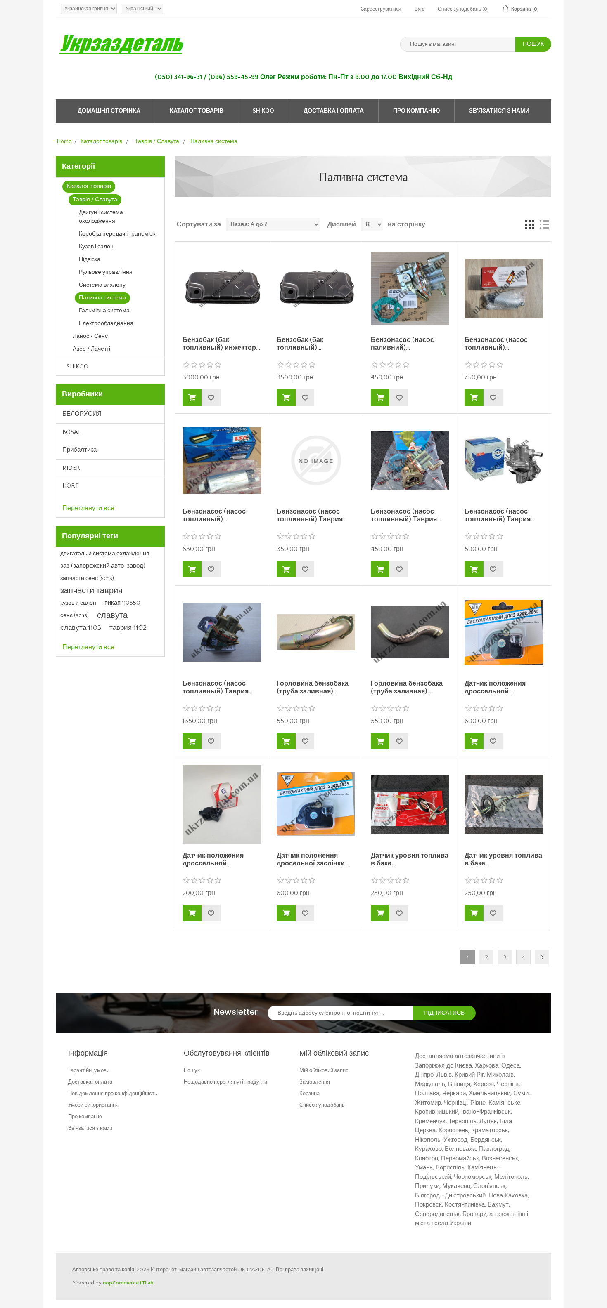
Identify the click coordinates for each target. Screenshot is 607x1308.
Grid (529, 224)
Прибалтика (79, 449)
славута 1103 (80, 628)
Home (64, 141)
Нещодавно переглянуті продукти (225, 1082)
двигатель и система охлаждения (104, 553)
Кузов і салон (96, 246)
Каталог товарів (196, 111)
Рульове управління (106, 272)
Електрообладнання (106, 323)
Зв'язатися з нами (499, 111)
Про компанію (416, 111)
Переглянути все (88, 508)
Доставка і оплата (334, 111)
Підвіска (89, 259)
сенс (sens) (74, 615)
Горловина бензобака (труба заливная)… (313, 687)
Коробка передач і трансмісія (118, 234)
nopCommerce (121, 1283)
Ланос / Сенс (90, 336)
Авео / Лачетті (91, 349)
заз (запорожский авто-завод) (102, 565)
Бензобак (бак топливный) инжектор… (221, 343)
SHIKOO (263, 111)
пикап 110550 (122, 602)
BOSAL (71, 432)
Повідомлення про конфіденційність (112, 1093)
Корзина (309, 1093)
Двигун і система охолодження (101, 216)
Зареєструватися (381, 9)
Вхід (419, 9)
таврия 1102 (128, 628)
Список (544, 224)
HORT (70, 485)
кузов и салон (78, 603)
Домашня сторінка (109, 111)
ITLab (147, 1283)
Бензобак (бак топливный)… (300, 343)
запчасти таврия (91, 590)
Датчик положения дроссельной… (495, 687)
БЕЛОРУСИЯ (82, 413)
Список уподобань (322, 1105)
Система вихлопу (102, 285)
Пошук (192, 1070)
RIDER (71, 467)
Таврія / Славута (95, 199)
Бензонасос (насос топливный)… (496, 343)
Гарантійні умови (88, 1070)
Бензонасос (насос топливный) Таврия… (312, 515)
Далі (542, 957)
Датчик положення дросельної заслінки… (313, 859)
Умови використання (93, 1105)
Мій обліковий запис (324, 1070)
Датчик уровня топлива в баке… (409, 859)
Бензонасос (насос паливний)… (402, 343)
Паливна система (102, 298)
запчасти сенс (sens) (87, 578)
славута (112, 615)
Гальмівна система (104, 310)
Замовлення (314, 1082)
